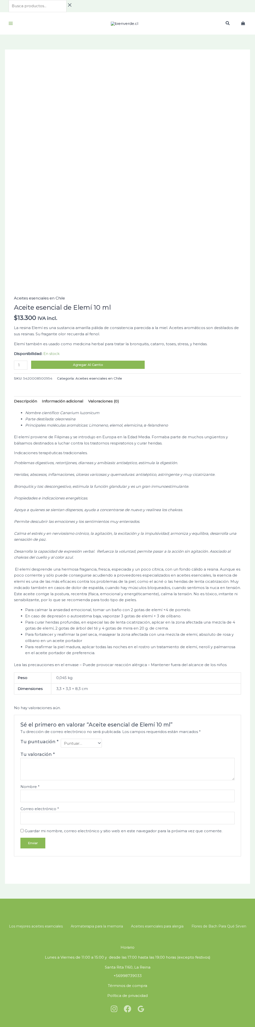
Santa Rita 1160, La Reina (127, 967)
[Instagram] (114, 1009)
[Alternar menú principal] (10, 23)
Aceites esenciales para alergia (157, 926)
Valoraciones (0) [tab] (103, 401)
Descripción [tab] (25, 401)
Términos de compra (127, 985)
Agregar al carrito (88, 365)
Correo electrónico (39, 808)
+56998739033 (128, 975)
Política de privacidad (127, 995)
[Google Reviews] (141, 1009)
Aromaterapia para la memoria (97, 926)
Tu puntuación (39, 741)
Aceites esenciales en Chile (39, 298)
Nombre (30, 786)
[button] (228, 24)
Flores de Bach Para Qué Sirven (218, 926)
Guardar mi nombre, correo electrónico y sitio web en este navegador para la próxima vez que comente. (123, 831)
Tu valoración (37, 754)
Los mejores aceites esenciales (36, 926)
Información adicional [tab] (62, 401)
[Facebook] (127, 1009)
